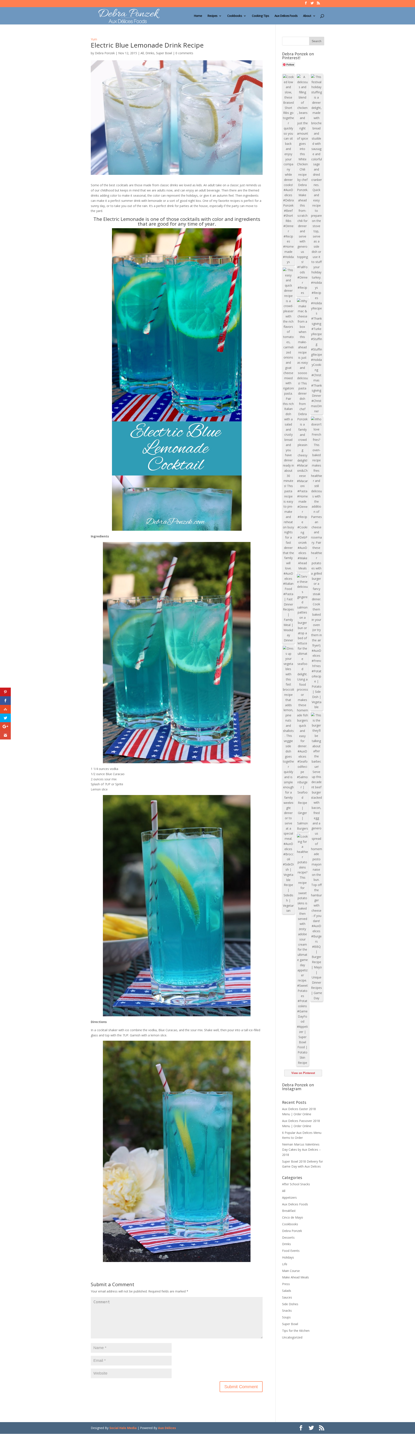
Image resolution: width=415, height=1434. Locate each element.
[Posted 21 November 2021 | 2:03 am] (302, 434)
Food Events (291, 1251)
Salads (286, 1291)
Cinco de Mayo (292, 1217)
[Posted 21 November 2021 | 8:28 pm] (302, 184)
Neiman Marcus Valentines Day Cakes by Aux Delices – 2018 (301, 1149)
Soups (286, 1317)
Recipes (212, 16)
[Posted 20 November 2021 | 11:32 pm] (302, 702)
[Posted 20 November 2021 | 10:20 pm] (316, 857)
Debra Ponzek (105, 53)
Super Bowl (164, 53)
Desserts (288, 1237)
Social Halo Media (123, 1428)
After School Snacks (296, 1184)
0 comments (184, 53)
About (307, 16)
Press (286, 1284)
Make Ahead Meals (295, 1277)
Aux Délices (167, 1428)
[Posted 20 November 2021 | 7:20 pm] (302, 949)
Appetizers (289, 1197)
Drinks (149, 53)
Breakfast (289, 1211)
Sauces (287, 1297)
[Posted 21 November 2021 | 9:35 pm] (288, 169)
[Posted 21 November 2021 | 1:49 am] (316, 563)
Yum (94, 39)
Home (198, 16)
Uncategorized (292, 1337)
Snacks (287, 1310)
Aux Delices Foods (286, 16)
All (142, 53)
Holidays (288, 1257)
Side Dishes (290, 1304)
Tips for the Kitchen (296, 1331)
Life (284, 1264)
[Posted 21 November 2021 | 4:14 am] (288, 455)
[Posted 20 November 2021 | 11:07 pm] (288, 779)
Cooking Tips (260, 16)
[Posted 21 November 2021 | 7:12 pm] (316, 244)
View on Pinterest (303, 1073)
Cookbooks (234, 16)
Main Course (291, 1271)
